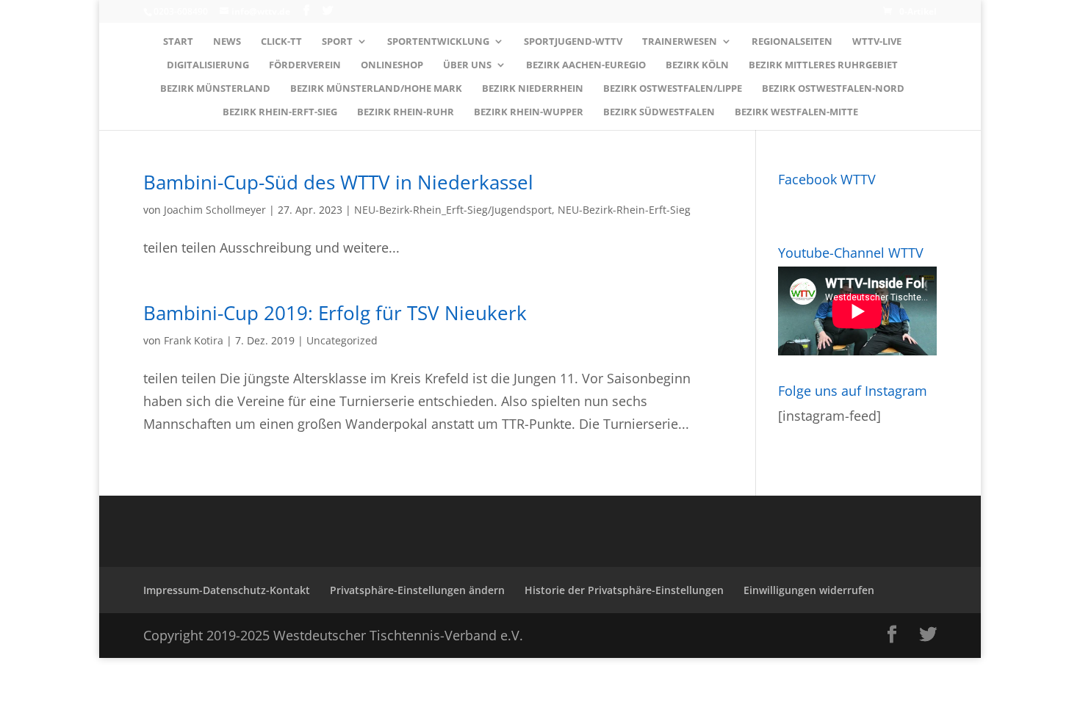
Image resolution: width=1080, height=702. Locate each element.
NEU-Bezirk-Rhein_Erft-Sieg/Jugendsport (453, 210)
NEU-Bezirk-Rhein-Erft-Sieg (624, 210)
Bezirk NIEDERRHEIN (532, 89)
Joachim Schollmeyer (215, 210)
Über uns (467, 65)
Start (178, 42)
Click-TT (281, 42)
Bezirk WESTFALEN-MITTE (796, 112)
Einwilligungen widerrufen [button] (809, 590)
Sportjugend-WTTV (573, 42)
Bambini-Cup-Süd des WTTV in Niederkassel (338, 182)
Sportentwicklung (438, 42)
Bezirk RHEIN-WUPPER (528, 112)
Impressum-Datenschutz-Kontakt (226, 590)
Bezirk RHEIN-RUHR (405, 112)
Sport (337, 42)
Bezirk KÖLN (697, 65)
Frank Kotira (193, 340)
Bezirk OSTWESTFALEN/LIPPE (672, 89)
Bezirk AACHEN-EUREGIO (586, 65)
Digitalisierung (208, 65)
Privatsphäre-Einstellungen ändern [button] (417, 590)
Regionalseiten (792, 42)
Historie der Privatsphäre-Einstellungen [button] (624, 590)
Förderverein (305, 65)
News (227, 42)
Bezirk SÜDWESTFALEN (659, 112)
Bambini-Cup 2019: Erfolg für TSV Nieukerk (335, 313)
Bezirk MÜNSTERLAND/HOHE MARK (376, 89)
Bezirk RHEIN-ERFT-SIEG (280, 112)
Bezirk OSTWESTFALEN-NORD (833, 89)
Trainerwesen (679, 42)
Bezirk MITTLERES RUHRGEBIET (823, 65)
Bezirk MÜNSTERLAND (215, 89)
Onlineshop (392, 65)
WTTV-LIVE (876, 42)
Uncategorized (342, 340)
